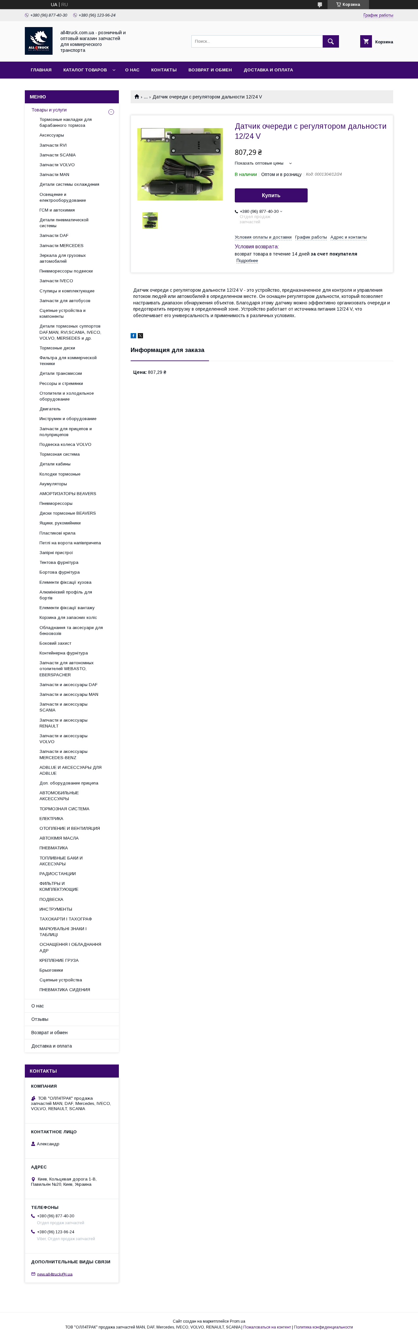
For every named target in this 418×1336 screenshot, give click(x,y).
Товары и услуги (49, 109)
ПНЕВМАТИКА (54, 847)
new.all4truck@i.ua (54, 1273)
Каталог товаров (85, 69)
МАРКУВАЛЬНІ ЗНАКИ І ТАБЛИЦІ (63, 931)
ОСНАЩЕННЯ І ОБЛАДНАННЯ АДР (70, 947)
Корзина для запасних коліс (68, 617)
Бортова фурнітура (60, 572)
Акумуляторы (53, 483)
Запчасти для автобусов (65, 300)
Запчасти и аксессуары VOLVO (64, 738)
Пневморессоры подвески (66, 271)
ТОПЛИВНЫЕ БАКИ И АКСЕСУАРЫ (61, 861)
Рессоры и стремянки (61, 383)
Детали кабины (55, 464)
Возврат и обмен (210, 69)
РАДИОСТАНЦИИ (58, 873)
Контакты (164, 69)
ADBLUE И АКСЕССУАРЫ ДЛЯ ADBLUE (71, 770)
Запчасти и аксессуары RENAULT (64, 723)
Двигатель (50, 408)
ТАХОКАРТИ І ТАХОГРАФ (66, 919)
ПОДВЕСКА (51, 899)
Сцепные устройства (61, 979)
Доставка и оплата (268, 69)
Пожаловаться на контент (267, 1327)
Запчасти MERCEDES (62, 245)
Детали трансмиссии (61, 373)
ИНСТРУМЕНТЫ (56, 909)
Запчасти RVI (53, 145)
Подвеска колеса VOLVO (65, 444)
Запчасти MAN (54, 174)
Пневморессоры (56, 503)
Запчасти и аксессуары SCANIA (64, 707)
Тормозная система (60, 454)
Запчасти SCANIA (58, 155)
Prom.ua (237, 1321)
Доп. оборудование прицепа (69, 783)
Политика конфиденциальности (323, 1327)
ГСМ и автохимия (57, 210)
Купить (271, 195)
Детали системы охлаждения (69, 184)
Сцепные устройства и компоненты (63, 313)
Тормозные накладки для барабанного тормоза (66, 122)
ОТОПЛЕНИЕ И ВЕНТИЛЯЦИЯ (70, 828)
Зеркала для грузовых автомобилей (63, 258)
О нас (132, 69)
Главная (41, 69)
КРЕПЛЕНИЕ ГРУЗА (59, 960)
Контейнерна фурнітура (64, 653)
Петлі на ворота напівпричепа (70, 542)
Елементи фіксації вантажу (67, 607)
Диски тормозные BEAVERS (68, 513)
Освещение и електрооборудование (63, 197)
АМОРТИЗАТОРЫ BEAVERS (68, 493)
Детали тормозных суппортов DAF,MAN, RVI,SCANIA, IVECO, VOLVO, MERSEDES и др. (70, 332)
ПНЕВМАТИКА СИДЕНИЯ (65, 989)
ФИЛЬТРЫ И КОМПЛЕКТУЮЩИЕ (59, 886)
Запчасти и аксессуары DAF (69, 684)
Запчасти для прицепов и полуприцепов (66, 431)
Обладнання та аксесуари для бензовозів (71, 630)
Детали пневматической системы (64, 222)
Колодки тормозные (60, 474)
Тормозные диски (57, 347)
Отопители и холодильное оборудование (67, 396)
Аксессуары (52, 135)
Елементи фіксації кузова (65, 582)
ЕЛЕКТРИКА (51, 818)
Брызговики (51, 970)
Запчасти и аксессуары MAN (69, 694)
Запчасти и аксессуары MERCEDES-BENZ (64, 754)
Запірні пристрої (56, 552)
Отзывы (39, 1019)
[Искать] (331, 41)
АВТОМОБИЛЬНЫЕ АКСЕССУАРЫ (59, 795)
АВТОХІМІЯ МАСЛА (59, 838)
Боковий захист (55, 643)
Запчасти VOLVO (57, 164)
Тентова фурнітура (59, 562)
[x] (140, 336)
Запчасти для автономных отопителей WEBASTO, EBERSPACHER (67, 668)
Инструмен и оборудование (68, 418)
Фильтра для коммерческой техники (68, 360)
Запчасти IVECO (56, 280)
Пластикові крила (57, 533)
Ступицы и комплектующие (67, 290)
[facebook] (133, 336)
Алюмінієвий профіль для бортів (66, 595)
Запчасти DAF (54, 235)
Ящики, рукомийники (60, 523)
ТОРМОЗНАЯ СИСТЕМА (64, 808)
